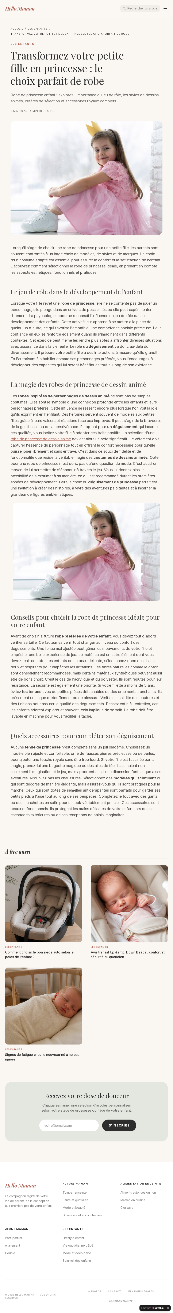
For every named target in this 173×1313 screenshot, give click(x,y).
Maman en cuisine (132, 1200)
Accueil (17, 28)
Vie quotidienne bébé (78, 1245)
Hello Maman (19, 8)
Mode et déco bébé (77, 1253)
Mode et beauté (74, 1207)
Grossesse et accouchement (83, 1215)
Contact (114, 1291)
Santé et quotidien (75, 1200)
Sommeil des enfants (77, 1260)
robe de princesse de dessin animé (41, 439)
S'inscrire (119, 1125)
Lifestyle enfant (73, 1238)
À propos (94, 1291)
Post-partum (13, 1238)
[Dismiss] (167, 1307)
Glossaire (126, 1207)
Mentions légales (141, 1291)
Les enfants (38, 28)
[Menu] (165, 8)
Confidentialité (121, 1301)
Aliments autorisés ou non (138, 1192)
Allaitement (12, 1245)
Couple (10, 1253)
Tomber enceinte (75, 1192)
